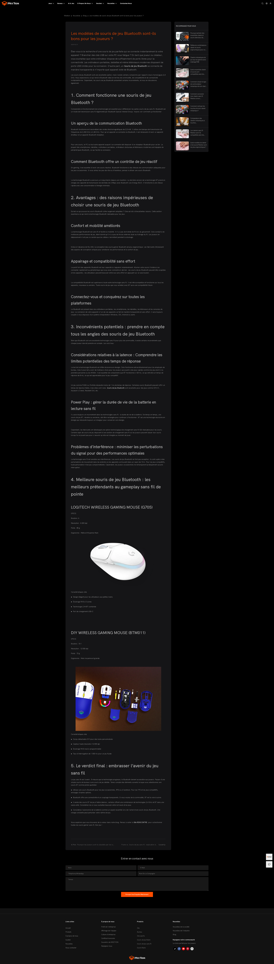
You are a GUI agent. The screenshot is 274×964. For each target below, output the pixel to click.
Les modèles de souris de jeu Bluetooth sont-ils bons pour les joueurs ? (116, 16)
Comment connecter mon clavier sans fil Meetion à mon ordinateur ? (197, 96)
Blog (85, 16)
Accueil (68, 928)
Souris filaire (141, 948)
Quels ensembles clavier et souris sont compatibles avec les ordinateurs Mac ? (198, 72)
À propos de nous (72, 936)
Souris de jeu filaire (143, 940)
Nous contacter (71, 948)
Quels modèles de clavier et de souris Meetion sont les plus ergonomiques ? (198, 145)
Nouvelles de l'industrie (181, 931)
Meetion (67, 16)
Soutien (68, 940)
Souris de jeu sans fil (144, 944)
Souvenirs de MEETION (109, 942)
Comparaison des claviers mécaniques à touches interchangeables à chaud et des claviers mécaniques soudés (197, 120)
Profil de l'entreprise (108, 927)
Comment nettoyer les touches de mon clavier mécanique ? (198, 108)
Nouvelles (76, 16)
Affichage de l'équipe (108, 931)
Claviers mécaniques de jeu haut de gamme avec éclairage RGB (198, 59)
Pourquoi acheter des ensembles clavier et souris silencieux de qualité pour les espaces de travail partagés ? (198, 35)
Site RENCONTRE (141, 822)
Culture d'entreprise (108, 934)
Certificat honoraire (108, 938)
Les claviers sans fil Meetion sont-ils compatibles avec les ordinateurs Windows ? (197, 133)
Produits (68, 932)
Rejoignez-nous (106, 946)
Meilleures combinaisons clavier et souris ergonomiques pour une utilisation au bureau (198, 47)
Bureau (139, 932)
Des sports (141, 936)
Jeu (138, 928)
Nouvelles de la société (181, 927)
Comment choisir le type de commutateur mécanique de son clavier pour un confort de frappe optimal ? (198, 84)
